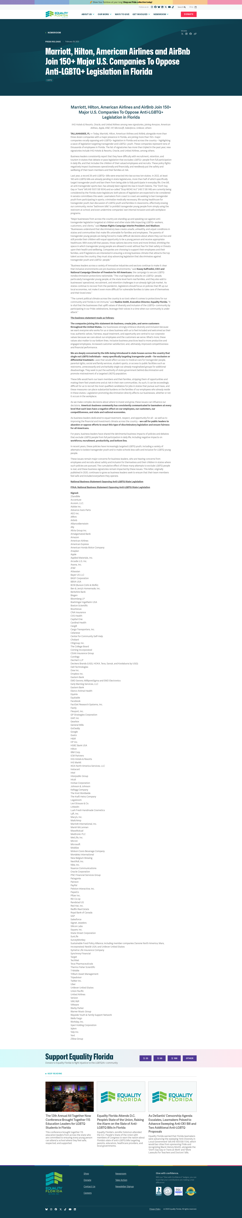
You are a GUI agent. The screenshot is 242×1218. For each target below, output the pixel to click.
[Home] (57, 14)
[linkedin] (162, 7)
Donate (188, 14)
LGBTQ (49, 80)
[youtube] (169, 7)
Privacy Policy (154, 1209)
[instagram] (152, 7)
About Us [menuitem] (87, 14)
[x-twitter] (166, 7)
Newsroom (54, 33)
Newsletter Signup (124, 1186)
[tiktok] (173, 7)
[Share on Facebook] (190, 34)
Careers (88, 1193)
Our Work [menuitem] (103, 14)
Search (180, 7)
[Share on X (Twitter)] (182, 34)
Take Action (121, 1180)
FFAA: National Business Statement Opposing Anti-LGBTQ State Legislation (110, 487)
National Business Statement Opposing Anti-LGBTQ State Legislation (107, 481)
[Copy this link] (195, 34)
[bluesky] (159, 7)
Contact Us (89, 1186)
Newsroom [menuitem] (160, 14)
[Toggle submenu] (93, 14)
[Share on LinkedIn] (186, 34)
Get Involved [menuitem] (140, 14)
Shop (191, 7)
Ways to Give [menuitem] (122, 14)
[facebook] (155, 7)
